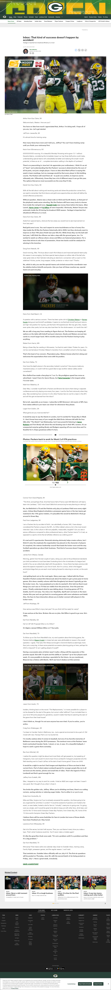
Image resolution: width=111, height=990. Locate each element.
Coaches (3, 920)
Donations (81, 927)
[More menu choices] (62, 17)
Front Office (3, 931)
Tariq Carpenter (64, 378)
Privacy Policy (14, 988)
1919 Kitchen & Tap (55, 951)
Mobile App (16, 940)
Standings (3, 925)
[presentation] (105, 904)
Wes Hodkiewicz (33, 49)
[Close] (108, 984)
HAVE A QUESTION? (31, 864)
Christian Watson (74, 319)
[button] (55, 292)
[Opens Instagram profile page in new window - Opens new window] (33, 53)
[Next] (68, 482)
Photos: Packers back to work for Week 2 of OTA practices (50, 439)
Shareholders (81, 937)
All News (17, 938)
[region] (55, 984)
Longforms (17, 927)
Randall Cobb (51, 205)
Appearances (81, 917)
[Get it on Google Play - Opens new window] (61, 969)
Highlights (30, 917)
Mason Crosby (39, 640)
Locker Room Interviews (30, 929)
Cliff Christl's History (17, 923)
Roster (3, 917)
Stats (3, 928)
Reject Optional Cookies (85, 983)
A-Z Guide (55, 917)
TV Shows (30, 939)
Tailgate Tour (81, 920)
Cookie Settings (71, 983)
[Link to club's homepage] (5, 17)
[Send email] (82, 51)
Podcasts (30, 936)
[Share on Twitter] (79, 51)
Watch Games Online (30, 943)
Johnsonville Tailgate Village (95, 938)
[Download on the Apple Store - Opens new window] (49, 968)
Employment (55, 943)
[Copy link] (85, 50)
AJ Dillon (45, 207)
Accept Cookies (98, 983)
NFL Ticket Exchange (108, 941)
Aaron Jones (34, 207)
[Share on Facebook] (76, 51)
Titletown (55, 955)
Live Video (30, 924)
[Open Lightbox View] (55, 467)
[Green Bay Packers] (55, 976)
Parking (55, 928)
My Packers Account (108, 919)
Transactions (3, 923)
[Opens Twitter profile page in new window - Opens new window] (30, 53)
